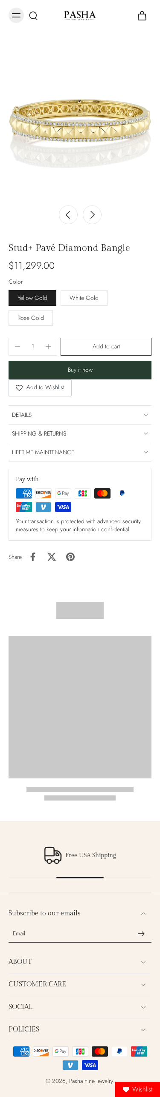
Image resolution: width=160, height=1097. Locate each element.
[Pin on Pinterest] (70, 556)
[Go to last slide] (68, 214)
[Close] (52, 1077)
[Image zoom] (80, 120)
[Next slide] (92, 214)
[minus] (17, 346)
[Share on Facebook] (32, 556)
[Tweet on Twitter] (51, 556)
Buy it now (80, 369)
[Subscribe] (141, 934)
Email (19, 934)
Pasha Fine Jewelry (91, 1081)
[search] (33, 15)
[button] (106, 347)
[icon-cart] (142, 15)
